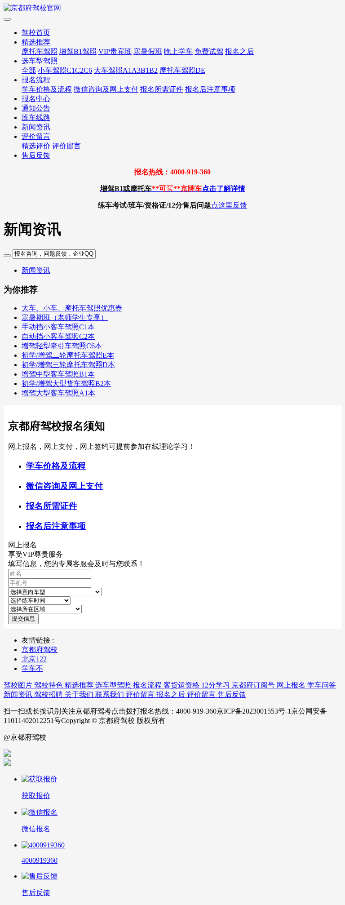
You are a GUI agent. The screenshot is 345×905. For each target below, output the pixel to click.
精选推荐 (36, 42)
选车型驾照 (40, 61)
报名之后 (239, 51)
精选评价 (36, 146)
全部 (29, 70)
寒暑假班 (147, 51)
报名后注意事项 (210, 89)
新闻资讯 (36, 127)
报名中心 (36, 98)
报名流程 (36, 80)
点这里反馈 (229, 205)
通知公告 (36, 108)
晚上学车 (178, 51)
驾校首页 (36, 32)
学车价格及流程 (47, 89)
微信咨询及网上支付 (106, 89)
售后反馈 (36, 155)
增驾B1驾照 (78, 51)
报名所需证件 (161, 89)
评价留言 (36, 136)
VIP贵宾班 (115, 51)
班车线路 (36, 117)
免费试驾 (209, 51)
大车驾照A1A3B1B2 (126, 70)
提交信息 (23, 618)
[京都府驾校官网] (172, 8)
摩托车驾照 (40, 51)
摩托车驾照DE (182, 70)
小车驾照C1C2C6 (65, 70)
